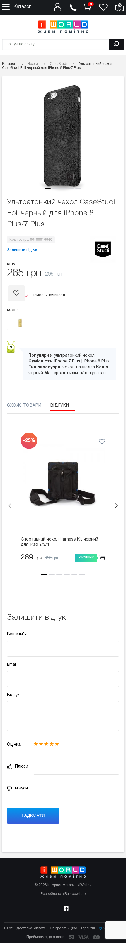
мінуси (21, 788)
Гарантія (88, 928)
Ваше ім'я (17, 634)
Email (12, 665)
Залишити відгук (22, 250)
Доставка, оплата (31, 928)
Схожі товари (25, 405)
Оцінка (14, 745)
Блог (8, 928)
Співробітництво (63, 928)
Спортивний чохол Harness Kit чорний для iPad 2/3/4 (59, 542)
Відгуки (60, 405)
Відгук (13, 695)
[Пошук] (116, 44)
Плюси (21, 766)
